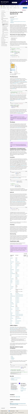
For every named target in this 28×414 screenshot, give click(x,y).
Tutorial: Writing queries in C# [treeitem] (5, 33)
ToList (15, 177)
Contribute (13, 412)
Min (10, 291)
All (10, 259)
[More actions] (26, 10)
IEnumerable (20, 81)
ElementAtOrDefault (12, 273)
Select (11, 301)
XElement (14, 88)
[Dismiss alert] (26, 1)
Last (10, 285)
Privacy (15, 412)
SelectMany (11, 302)
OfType (11, 293)
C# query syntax (19, 127)
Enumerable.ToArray (12, 166)
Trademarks (5, 413)
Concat (11, 265)
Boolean (16, 259)
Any (10, 260)
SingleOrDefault (12, 306)
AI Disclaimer (2, 412)
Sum (10, 310)
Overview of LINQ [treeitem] (4, 20)
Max (10, 289)
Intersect (11, 282)
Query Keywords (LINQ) (14, 379)
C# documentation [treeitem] (3, 12)
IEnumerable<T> (18, 79)
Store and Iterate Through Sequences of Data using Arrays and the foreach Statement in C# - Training (18, 404)
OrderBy (11, 294)
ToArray (17, 177)
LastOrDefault (11, 286)
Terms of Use (2, 413)
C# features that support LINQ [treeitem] (5, 31)
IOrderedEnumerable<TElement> (21, 201)
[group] (18, 289)
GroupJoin (11, 281)
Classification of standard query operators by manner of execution (18, 21)
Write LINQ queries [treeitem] (4, 27)
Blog (9, 412)
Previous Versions (6, 412)
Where (11, 323)
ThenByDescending (12, 315)
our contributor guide (13, 389)
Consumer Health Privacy (21, 412)
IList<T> (16, 319)
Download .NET (25, 7)
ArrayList (15, 116)
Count (11, 268)
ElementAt (11, 272)
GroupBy (11, 280)
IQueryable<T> (15, 83)
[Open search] (24, 6)
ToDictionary (11, 318)
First (10, 277)
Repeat (11, 298)
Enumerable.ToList (23, 165)
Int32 (16, 268)
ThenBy (11, 314)
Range (11, 297)
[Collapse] (8, 9)
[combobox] (5, 10)
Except (11, 276)
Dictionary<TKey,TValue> (18, 318)
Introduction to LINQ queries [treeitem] (4, 24)
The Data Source (12, 19)
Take (10, 311)
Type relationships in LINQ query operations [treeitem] (5, 29)
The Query (11, 20)
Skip (10, 307)
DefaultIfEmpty (12, 269)
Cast (10, 264)
